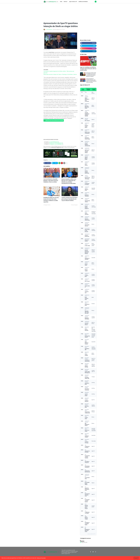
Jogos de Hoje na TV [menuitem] (73, 1)
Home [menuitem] (61, 1)
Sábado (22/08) (83, 89)
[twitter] (93, 552)
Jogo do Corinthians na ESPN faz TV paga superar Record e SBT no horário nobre (88, 69)
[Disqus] (60, 219)
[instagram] (96, 552)
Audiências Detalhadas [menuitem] (83, 1)
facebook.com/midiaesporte (56, 142)
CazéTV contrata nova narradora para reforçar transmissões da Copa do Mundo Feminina (69, 199)
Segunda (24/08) (93, 89)
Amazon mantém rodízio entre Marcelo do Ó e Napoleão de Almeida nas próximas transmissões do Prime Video (69, 181)
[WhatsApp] (59, 163)
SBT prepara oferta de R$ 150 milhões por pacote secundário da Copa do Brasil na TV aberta (91, 74)
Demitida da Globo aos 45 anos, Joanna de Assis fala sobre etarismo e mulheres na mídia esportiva (51, 200)
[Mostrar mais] (67, 163)
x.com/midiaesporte (53, 141)
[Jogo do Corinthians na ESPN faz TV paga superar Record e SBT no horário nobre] (88, 61)
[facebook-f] (90, 552)
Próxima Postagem (74, 204)
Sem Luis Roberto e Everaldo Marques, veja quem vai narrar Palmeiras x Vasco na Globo (50, 180)
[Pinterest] (62, 163)
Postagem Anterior (47, 204)
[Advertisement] (60, 13)
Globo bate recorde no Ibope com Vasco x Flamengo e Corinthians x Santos (60, 74)
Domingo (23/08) (88, 89)
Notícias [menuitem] (65, 1)
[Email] (64, 163)
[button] (96, 2)
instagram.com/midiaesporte (56, 144)
